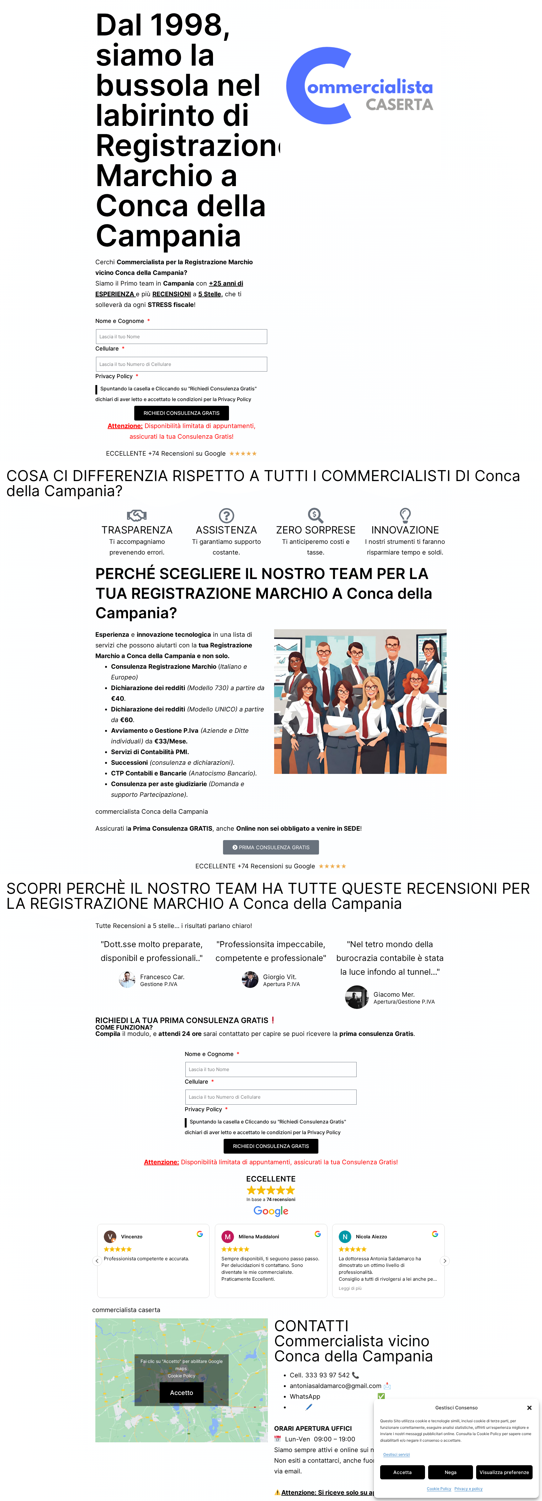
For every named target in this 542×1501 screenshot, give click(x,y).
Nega (451, 1472)
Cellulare (107, 348)
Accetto (181, 1392)
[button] (529, 1408)
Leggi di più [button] (350, 1288)
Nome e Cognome (120, 321)
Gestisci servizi (396, 1454)
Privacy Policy (114, 376)
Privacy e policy (468, 1488)
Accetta (402, 1472)
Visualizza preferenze (504, 1472)
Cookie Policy (439, 1488)
